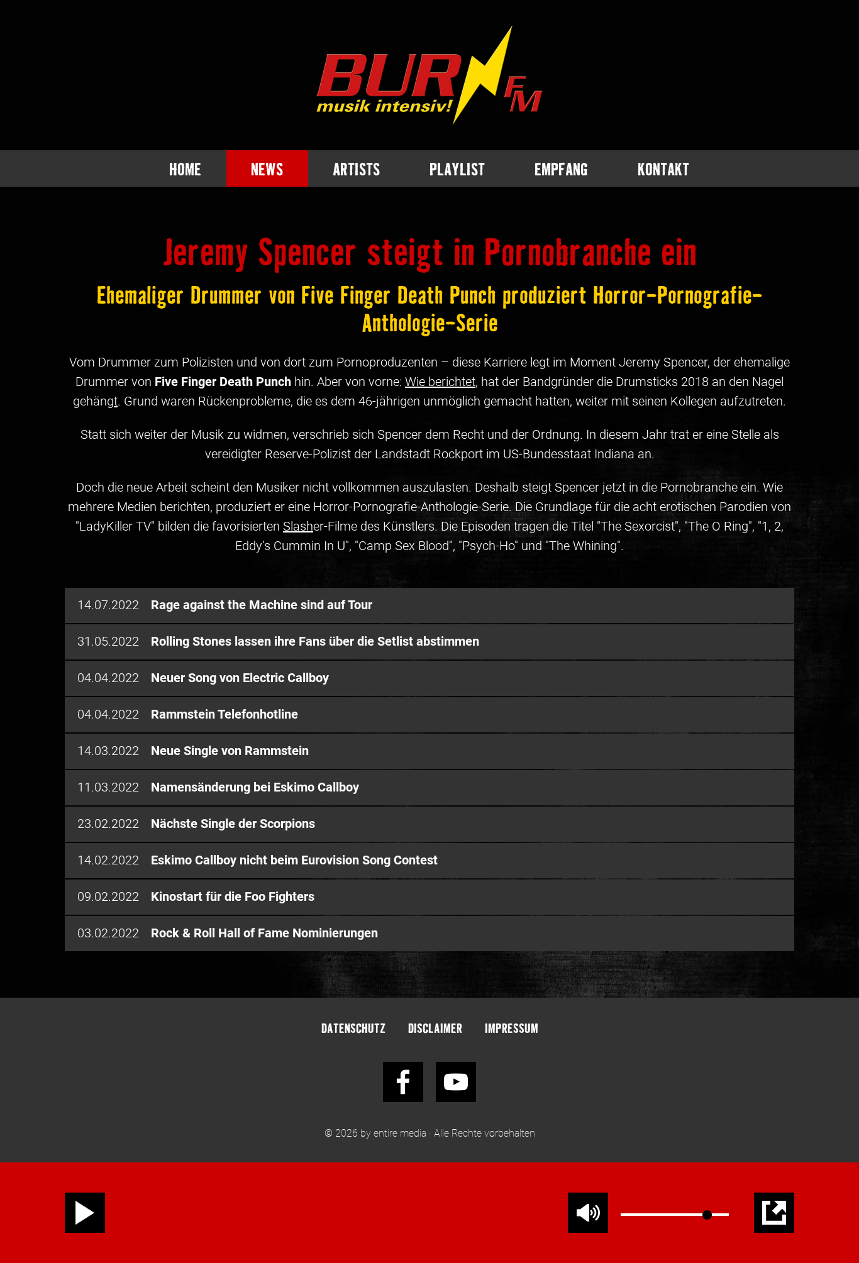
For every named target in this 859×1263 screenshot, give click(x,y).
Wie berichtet (440, 381)
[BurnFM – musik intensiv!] (429, 75)
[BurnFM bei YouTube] (456, 1082)
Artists (356, 168)
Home (185, 168)
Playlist (457, 168)
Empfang (561, 168)
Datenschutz (353, 1027)
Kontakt (663, 168)
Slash (298, 526)
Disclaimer (435, 1027)
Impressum (511, 1027)
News (267, 168)
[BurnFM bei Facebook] (403, 1082)
